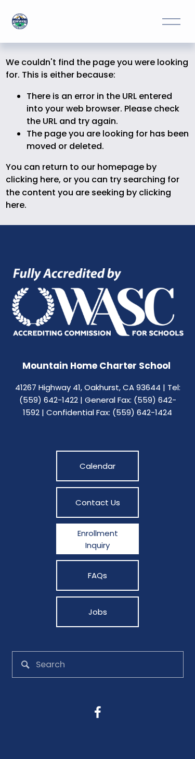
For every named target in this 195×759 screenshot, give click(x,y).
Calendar (97, 466)
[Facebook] (98, 712)
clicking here (32, 179)
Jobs (97, 611)
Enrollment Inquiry (97, 539)
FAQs (97, 575)
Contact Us (97, 502)
